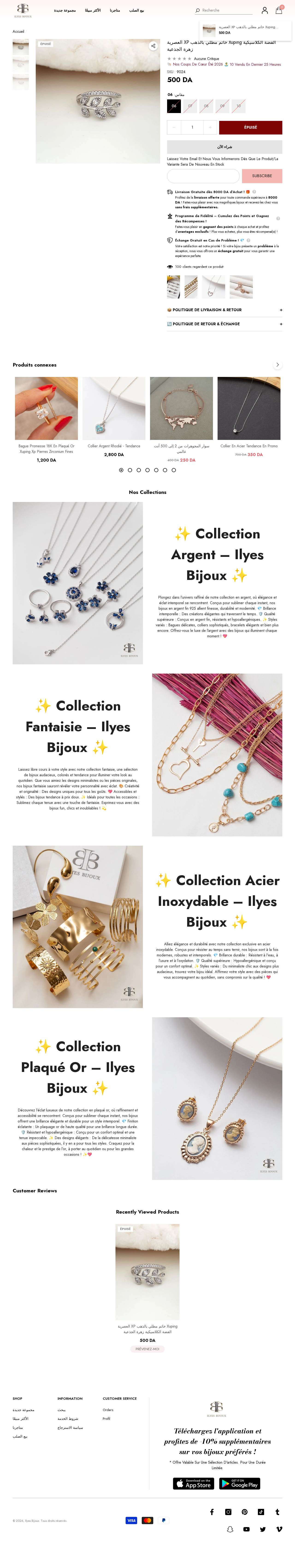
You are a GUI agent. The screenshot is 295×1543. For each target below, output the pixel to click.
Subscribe (262, 176)
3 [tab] (139, 470)
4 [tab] (147, 470)
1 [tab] (121, 470)
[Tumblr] (277, 1512)
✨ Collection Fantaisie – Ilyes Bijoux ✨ (78, 726)
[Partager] (153, 46)
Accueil (18, 31)
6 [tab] (165, 470)
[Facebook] (212, 1512)
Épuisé (250, 127)
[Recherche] (224, 10)
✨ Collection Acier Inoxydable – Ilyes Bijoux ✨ (217, 901)
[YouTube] (246, 1529)
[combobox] (227, 10)
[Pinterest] (244, 1512)
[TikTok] (261, 1512)
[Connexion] (264, 10)
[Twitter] (263, 1529)
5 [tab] (156, 470)
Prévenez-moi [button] (147, 1349)
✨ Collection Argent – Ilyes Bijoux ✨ (217, 554)
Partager (153, 46)
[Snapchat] (230, 1529)
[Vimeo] (279, 1529)
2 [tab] (130, 470)
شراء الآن (224, 146)
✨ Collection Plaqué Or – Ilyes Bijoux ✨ (78, 1067)
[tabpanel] (46, 420)
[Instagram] (228, 1512)
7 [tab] (174, 470)
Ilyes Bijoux (32, 1521)
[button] (67, 10)
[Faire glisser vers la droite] (277, 364)
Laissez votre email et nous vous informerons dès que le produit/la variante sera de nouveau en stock (222, 161)
